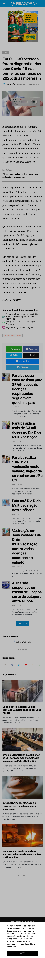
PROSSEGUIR (22, 953)
